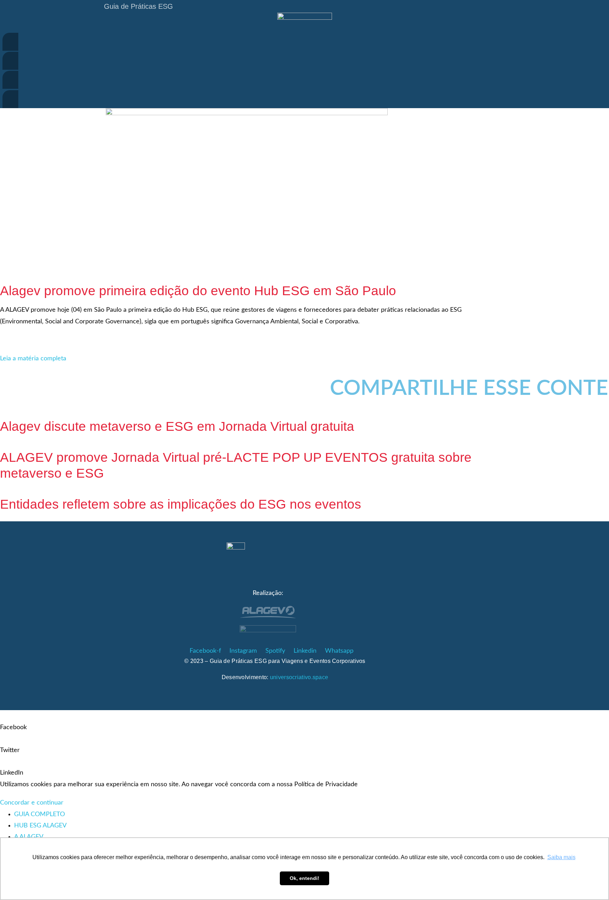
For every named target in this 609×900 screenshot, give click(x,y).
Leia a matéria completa (33, 358)
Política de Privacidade (326, 784)
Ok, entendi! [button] (304, 878)
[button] (246, 377)
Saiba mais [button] (561, 857)
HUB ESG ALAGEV (40, 826)
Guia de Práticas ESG (138, 6)
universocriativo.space (299, 677)
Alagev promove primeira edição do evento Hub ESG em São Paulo (198, 291)
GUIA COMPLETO (39, 814)
